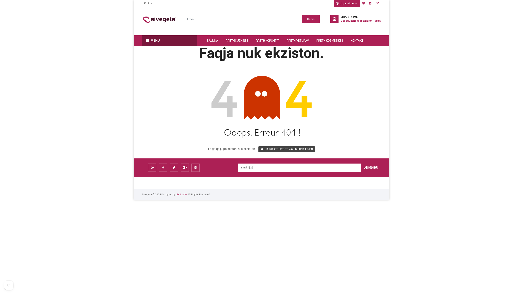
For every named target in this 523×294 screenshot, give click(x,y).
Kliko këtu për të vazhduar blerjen (289, 149)
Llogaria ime (347, 3)
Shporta (377, 3)
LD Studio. (181, 194)
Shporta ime (363, 3)
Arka (370, 3)
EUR (144, 3)
